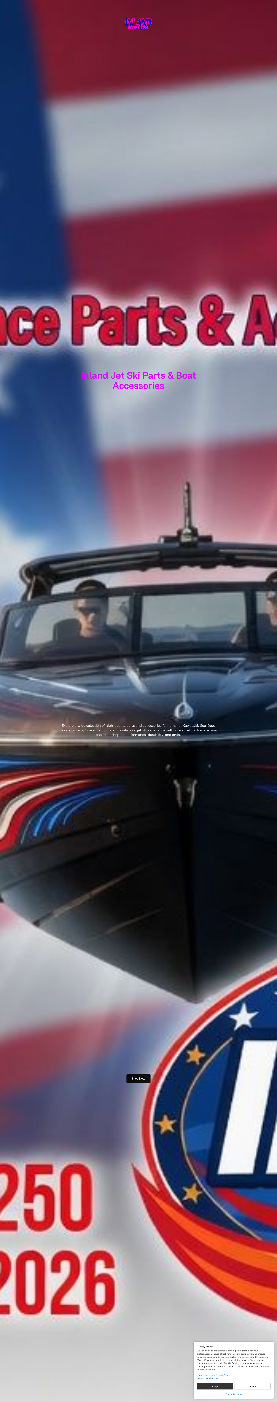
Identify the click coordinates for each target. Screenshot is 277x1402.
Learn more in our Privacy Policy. (213, 1375)
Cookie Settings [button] (234, 1394)
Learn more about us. (207, 1378)
